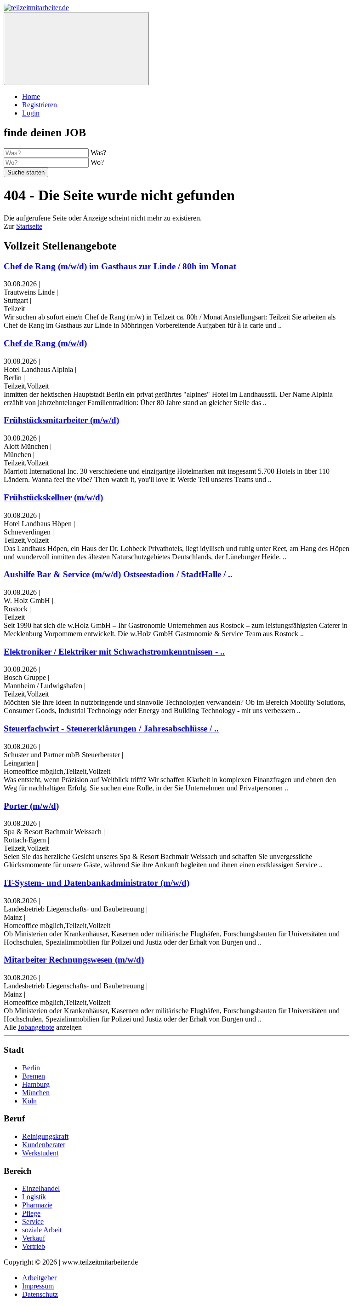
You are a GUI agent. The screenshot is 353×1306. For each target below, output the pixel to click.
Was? (98, 153)
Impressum (38, 1286)
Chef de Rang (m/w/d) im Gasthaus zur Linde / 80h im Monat (120, 266)
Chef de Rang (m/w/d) (45, 343)
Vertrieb (33, 1246)
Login (31, 113)
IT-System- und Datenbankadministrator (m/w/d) (96, 883)
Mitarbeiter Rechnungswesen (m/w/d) (74, 959)
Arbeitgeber (39, 1278)
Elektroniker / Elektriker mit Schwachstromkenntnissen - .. (114, 651)
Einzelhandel (41, 1188)
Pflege (31, 1213)
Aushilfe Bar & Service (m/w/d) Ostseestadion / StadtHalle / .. (118, 574)
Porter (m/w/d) (31, 806)
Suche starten (26, 172)
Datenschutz (40, 1294)
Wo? (97, 162)
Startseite (29, 226)
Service (33, 1221)
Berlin (31, 1068)
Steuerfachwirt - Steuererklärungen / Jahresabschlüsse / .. (111, 728)
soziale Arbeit (42, 1230)
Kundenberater (43, 1145)
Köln (29, 1101)
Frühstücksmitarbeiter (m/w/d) (61, 420)
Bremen (33, 1076)
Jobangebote (36, 1027)
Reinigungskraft (45, 1136)
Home (31, 96)
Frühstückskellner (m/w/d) (53, 497)
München (36, 1093)
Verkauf (33, 1238)
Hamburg (36, 1084)
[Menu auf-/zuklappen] (76, 48)
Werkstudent (40, 1153)
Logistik (34, 1197)
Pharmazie (37, 1205)
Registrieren (39, 105)
